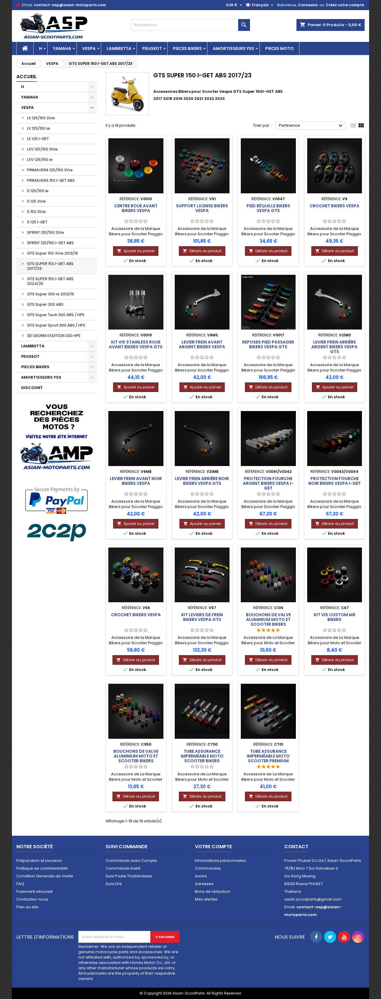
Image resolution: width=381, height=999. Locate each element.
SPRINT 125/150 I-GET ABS (50, 243)
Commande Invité (123, 868)
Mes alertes (206, 899)
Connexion (308, 4)
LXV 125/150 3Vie (42, 149)
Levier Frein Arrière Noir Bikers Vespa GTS (202, 481)
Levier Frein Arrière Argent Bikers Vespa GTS (334, 347)
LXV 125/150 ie (40, 159)
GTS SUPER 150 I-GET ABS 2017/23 (50, 266)
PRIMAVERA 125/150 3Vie (50, 170)
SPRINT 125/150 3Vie (45, 232)
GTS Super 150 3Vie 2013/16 (52, 253)
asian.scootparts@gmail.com (313, 899)
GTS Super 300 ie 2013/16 (50, 294)
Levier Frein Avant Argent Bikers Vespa (202, 344)
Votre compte (213, 846)
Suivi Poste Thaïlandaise (129, 876)
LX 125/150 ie (38, 128)
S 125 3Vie (36, 201)
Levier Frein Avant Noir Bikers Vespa (136, 481)
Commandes (208, 868)
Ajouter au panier (135, 250)
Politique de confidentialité (42, 868)
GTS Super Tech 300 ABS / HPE (56, 315)
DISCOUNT (32, 387)
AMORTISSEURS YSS (233, 48)
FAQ (20, 884)
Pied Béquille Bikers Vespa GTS (268, 208)
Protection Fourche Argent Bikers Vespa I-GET (268, 483)
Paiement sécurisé (34, 891)
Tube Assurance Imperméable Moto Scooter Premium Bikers (268, 758)
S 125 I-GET (37, 222)
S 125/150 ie (38, 191)
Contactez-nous (32, 899)
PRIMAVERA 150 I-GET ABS (51, 180)
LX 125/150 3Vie (41, 118)
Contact (296, 846)
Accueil (26, 76)
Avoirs (201, 876)
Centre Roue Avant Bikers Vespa (135, 208)
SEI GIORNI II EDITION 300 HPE (54, 335)
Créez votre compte (345, 4)
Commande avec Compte (131, 860)
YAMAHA (62, 48)
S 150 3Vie (36, 211)
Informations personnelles (220, 860)
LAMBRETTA (119, 48)
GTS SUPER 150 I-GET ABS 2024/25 (50, 281)
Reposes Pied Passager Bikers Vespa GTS (268, 344)
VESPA (89, 48)
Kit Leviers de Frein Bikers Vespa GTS (202, 617)
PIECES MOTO (279, 48)
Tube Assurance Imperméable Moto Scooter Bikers (202, 756)
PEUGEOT (152, 48)
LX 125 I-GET (38, 139)
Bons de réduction (212, 891)
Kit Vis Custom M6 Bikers (334, 617)
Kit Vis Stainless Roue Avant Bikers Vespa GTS (136, 344)
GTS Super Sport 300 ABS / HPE (56, 325)
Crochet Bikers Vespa (334, 206)
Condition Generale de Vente (44, 876)
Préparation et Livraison (39, 860)
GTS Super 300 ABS (45, 304)
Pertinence (311, 125)
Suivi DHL (114, 884)
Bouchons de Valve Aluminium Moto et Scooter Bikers (268, 619)
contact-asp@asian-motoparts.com (70, 4)
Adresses (204, 884)
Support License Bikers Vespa (202, 208)
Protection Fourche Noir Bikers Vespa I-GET (334, 481)
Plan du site (27, 907)
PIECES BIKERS (187, 48)
